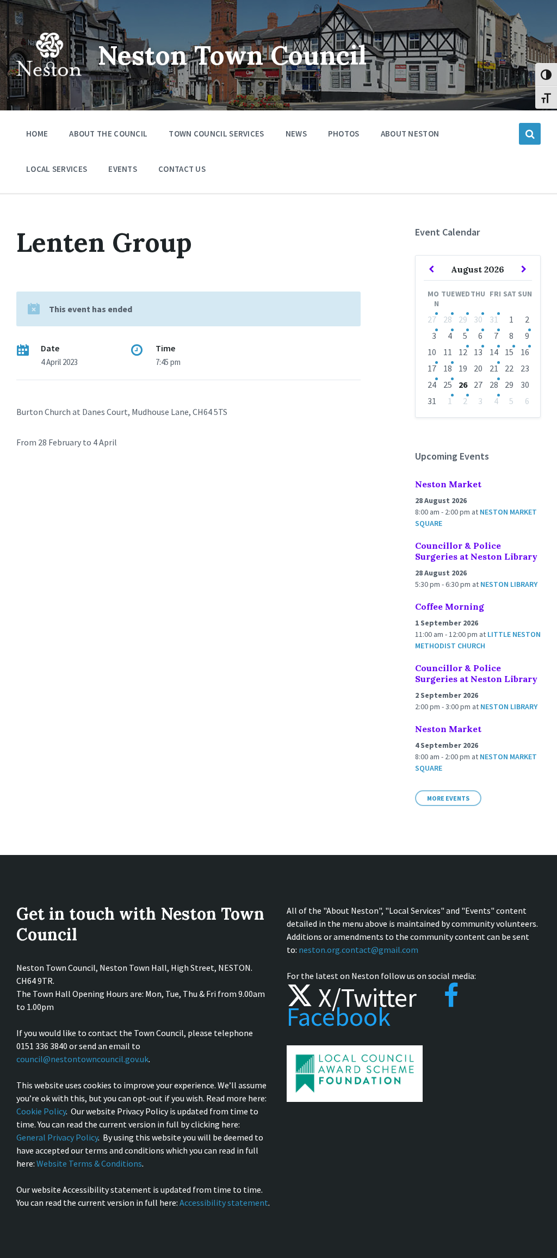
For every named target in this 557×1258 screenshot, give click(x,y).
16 (525, 351)
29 (463, 319)
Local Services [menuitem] (56, 169)
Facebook (339, 1016)
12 (463, 351)
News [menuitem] (296, 133)
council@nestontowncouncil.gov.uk (82, 1059)
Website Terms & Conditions (89, 1163)
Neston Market (448, 484)
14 (494, 351)
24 (432, 384)
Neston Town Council (232, 55)
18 (447, 368)
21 (494, 368)
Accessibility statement (224, 1202)
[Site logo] (49, 83)
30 (478, 319)
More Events (448, 798)
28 (447, 319)
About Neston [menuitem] (410, 133)
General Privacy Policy (57, 1137)
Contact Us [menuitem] (182, 169)
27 (432, 319)
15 (509, 351)
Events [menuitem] (122, 169)
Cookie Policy (41, 1111)
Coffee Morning (449, 606)
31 (494, 319)
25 (447, 384)
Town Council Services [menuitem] (216, 133)
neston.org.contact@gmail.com (358, 949)
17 (432, 368)
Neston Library (508, 584)
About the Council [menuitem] (108, 133)
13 (478, 351)
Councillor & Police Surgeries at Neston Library (476, 551)
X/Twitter (365, 997)
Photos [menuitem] (344, 133)
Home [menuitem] (37, 133)
